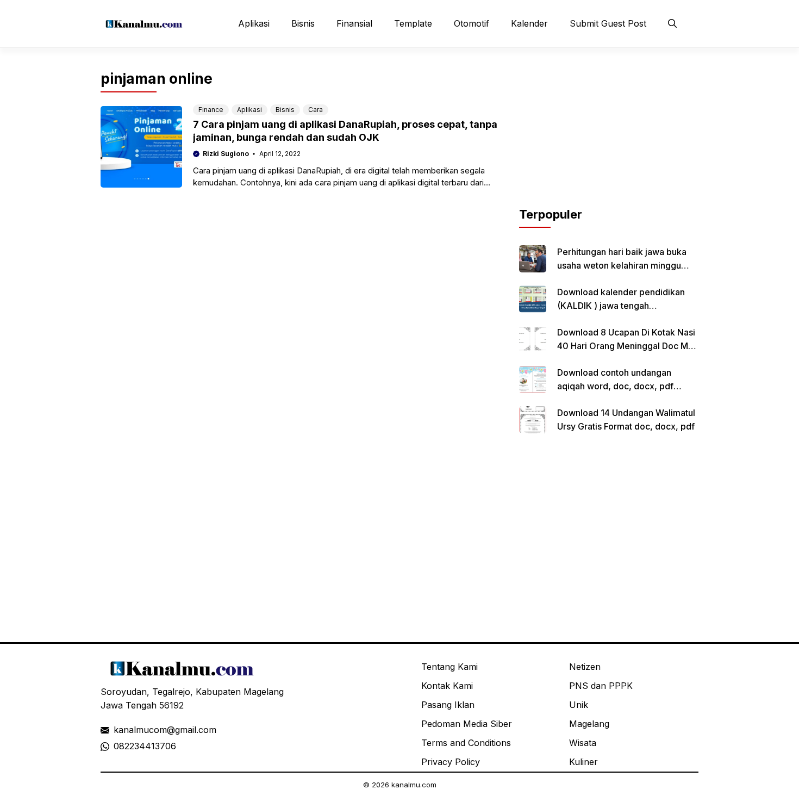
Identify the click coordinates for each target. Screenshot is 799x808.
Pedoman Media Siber (466, 723)
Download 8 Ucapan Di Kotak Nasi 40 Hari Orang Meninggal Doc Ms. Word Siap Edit (626, 346)
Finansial (354, 23)
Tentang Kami (449, 666)
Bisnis (303, 23)
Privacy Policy (450, 761)
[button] (672, 23)
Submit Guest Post (608, 23)
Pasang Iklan (448, 704)
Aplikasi (254, 23)
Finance (210, 109)
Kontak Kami (447, 685)
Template (413, 23)
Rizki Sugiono (226, 154)
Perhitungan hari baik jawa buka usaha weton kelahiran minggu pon (621, 265)
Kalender (529, 23)
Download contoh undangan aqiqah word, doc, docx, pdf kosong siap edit (615, 386)
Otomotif (471, 23)
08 (119, 746)
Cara (315, 109)
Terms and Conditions (466, 742)
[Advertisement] (608, 138)
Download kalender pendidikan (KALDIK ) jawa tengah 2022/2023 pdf (621, 306)
